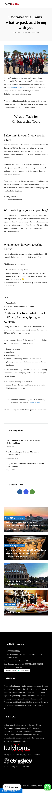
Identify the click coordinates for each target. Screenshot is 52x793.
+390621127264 (13, 651)
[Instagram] (26, 491)
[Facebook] (19, 491)
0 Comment (33, 32)
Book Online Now (11, 790)
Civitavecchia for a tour (19, 87)
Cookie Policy (24, 670)
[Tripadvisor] (32, 491)
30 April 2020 (19, 32)
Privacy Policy (11, 670)
